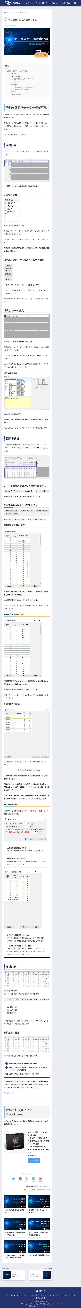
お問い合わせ (66, 3)
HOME (42, 1291)
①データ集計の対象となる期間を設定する (24, 87)
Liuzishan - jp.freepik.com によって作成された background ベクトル (40, 1304)
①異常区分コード (18, 76)
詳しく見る (34, 1160)
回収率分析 (14, 85)
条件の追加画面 (20, 82)
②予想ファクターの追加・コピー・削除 (23, 78)
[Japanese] (75, 3)
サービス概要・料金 (42, 3)
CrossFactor (35, 1190)
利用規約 (44, 1295)
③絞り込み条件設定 (19, 79)
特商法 (37, 1295)
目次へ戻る (9, 1093)
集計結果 (13, 91)
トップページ (28, 3)
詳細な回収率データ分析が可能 (18, 71)
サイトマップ (28, 1295)
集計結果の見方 (17, 94)
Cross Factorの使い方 (42, 1186)
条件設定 (13, 73)
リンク (75, 1295)
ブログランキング (66, 1295)
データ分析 (46, 1190)
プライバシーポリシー (40, 1301)
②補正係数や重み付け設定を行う (22, 89)
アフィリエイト (53, 1295)
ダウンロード (55, 3)
